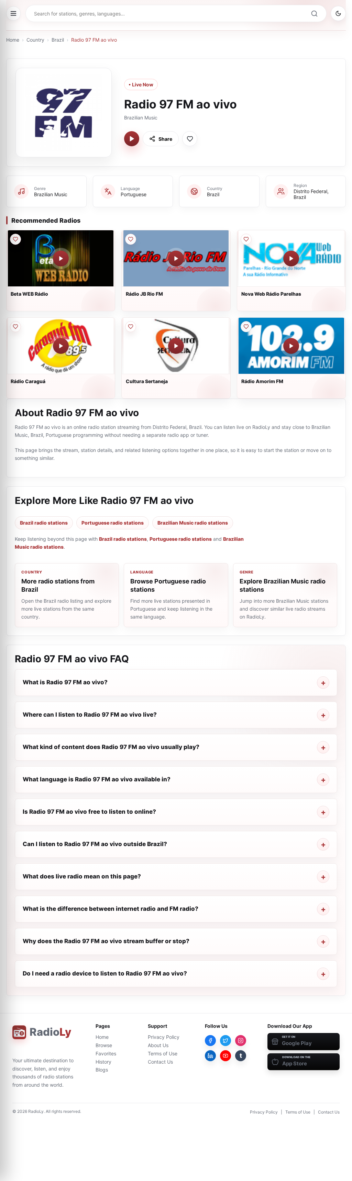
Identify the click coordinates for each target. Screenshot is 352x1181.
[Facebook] (210, 1040)
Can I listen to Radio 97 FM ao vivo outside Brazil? (95, 844)
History (103, 1062)
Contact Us (160, 1062)
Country (35, 40)
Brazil (58, 40)
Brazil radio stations (44, 523)
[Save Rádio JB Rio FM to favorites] (130, 239)
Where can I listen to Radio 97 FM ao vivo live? (90, 714)
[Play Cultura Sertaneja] (176, 346)
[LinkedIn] (210, 1055)
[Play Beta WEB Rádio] (61, 258)
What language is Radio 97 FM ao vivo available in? (96, 779)
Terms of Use (162, 1053)
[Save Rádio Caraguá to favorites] (15, 326)
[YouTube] (225, 1055)
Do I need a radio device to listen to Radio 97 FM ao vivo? (105, 973)
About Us (158, 1045)
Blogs (102, 1070)
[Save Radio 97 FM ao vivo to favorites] (189, 138)
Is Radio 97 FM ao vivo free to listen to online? (89, 811)
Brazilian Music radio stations (192, 523)
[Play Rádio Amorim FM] (291, 346)
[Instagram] (240, 1040)
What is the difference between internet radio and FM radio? (110, 908)
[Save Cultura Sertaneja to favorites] (130, 326)
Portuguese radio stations (112, 523)
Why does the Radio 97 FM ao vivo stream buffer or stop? (106, 941)
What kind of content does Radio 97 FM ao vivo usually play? (111, 747)
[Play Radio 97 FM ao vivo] (131, 138)
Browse (104, 1045)
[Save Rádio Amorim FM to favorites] (246, 326)
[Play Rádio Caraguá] (61, 346)
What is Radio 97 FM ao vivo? (65, 682)
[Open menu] (13, 13)
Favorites (106, 1053)
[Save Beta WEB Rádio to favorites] (15, 239)
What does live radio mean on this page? (82, 876)
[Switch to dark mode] (338, 13)
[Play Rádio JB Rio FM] (176, 258)
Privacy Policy (163, 1037)
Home (12, 40)
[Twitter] (225, 1040)
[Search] (314, 13)
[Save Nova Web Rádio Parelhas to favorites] (246, 239)
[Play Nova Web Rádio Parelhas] (291, 258)
